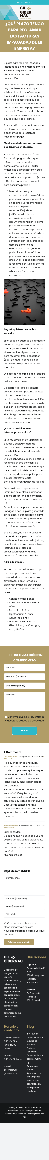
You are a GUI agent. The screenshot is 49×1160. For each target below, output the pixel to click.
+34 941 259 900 (24, 2)
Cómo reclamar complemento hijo (35, 1059)
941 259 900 (32, 982)
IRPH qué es (32, 1033)
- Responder (9, 827)
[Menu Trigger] (43, 12)
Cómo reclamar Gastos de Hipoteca (35, 1041)
